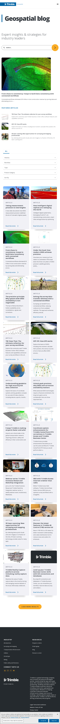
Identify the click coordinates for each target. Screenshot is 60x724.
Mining (5, 659)
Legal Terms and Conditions (38, 704)
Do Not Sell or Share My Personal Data (13, 720)
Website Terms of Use (36, 707)
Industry (6, 158)
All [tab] (6, 151)
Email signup (35, 646)
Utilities (6, 653)
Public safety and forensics (11, 663)
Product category (9, 172)
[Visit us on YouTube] (13, 670)
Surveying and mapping (10, 646)
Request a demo (37, 643)
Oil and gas (7, 656)
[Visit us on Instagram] (7, 670)
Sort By (6, 177)
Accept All (43, 720)
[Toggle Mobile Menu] (57, 4)
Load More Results (30, 607)
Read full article (11, 226)
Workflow (7, 163)
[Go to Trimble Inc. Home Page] (11, 680)
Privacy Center (34, 710)
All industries (7, 643)
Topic (6, 167)
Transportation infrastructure (12, 649)
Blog (33, 649)
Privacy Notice (25, 717)
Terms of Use (14, 717)
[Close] (57, 714)
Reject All (54, 720)
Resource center (37, 653)
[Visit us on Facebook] (10, 670)
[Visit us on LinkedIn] (4, 670)
